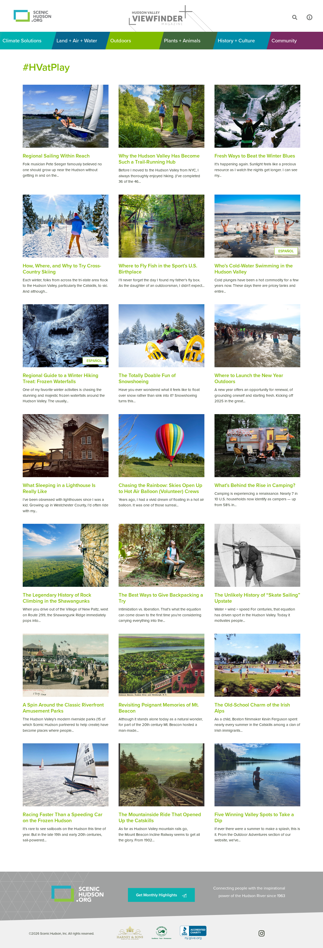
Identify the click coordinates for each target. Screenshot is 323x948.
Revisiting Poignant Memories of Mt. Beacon (159, 707)
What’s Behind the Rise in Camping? (254, 485)
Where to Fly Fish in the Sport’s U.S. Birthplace (158, 268)
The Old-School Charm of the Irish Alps (252, 707)
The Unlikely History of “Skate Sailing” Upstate (257, 597)
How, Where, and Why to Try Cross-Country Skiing (62, 268)
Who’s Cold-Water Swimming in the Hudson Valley (253, 268)
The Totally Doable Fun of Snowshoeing (147, 378)
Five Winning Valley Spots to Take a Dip (254, 817)
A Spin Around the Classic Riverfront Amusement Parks (63, 707)
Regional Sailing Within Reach (56, 155)
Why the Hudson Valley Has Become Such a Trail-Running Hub (159, 158)
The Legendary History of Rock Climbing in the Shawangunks (57, 597)
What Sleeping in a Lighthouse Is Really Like (59, 488)
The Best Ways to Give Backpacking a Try (161, 597)
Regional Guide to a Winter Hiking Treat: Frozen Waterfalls (60, 378)
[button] (279, 17)
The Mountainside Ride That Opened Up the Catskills (160, 817)
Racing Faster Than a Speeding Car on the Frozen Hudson (62, 817)
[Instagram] (261, 933)
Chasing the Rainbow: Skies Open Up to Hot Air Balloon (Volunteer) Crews (160, 488)
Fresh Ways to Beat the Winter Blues (254, 155)
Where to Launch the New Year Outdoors (248, 378)
